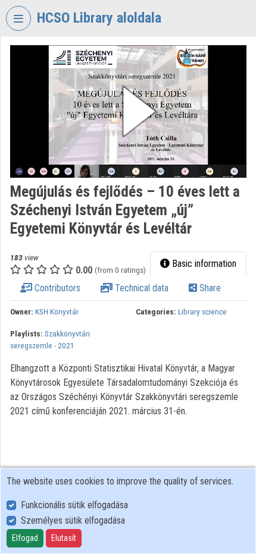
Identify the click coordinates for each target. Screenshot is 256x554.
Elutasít (63, 538)
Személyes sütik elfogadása (73, 520)
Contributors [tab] (56, 288)
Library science (202, 311)
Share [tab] (209, 288)
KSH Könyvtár (57, 311)
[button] (128, 111)
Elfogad (25, 538)
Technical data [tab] (140, 288)
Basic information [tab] (203, 263)
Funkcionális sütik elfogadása (74, 505)
